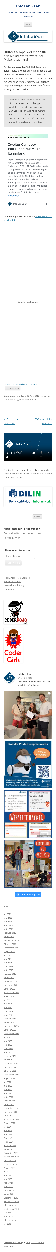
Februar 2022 (10, 1100)
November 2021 (11, 1112)
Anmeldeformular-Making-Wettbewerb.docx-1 (22, 384)
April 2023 (8, 1048)
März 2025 (8, 970)
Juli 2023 (7, 1037)
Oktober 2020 (10, 1160)
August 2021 (9, 1123)
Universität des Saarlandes (27, 473)
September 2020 (11, 1164)
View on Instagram (30, 894)
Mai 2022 (8, 1089)
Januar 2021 (9, 1149)
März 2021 (8, 1141)
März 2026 (8, 929)
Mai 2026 (8, 921)
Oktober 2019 (10, 1205)
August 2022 (9, 1078)
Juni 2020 (8, 1175)
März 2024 (8, 1014)
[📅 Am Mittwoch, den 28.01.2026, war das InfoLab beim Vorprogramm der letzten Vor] (28, 864)
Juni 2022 (8, 1085)
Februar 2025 (10, 973)
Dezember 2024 (11, 981)
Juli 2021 (7, 1126)
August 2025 (9, 951)
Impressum (9, 589)
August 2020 (9, 1167)
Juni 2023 (8, 1041)
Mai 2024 (8, 1007)
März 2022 (8, 1097)
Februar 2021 (10, 1145)
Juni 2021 (8, 1130)
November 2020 (11, 1156)
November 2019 (11, 1201)
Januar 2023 (9, 1059)
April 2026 (8, 925)
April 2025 (8, 966)
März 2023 (8, 1052)
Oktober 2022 (10, 1070)
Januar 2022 (9, 1104)
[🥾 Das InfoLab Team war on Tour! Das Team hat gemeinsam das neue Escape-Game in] (28, 715)
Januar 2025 (9, 977)
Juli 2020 (7, 1171)
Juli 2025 (7, 955)
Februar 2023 (10, 1056)
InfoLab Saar (28, 6)
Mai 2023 (8, 1044)
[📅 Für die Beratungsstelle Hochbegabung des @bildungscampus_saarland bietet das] (28, 814)
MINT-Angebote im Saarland (17, 577)
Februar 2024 (10, 1018)
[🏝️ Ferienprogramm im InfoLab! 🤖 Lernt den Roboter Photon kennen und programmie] (28, 764)
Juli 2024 (7, 1000)
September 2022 (11, 1074)
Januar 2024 (9, 1022)
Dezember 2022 (11, 1063)
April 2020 (8, 1182)
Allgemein (19, 399)
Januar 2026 (9, 936)
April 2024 (8, 1011)
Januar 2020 (9, 1194)
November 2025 (11, 940)
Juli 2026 (7, 914)
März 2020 (8, 1186)
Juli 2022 (7, 1082)
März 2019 (8, 1216)
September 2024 (11, 992)
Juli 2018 (7, 1223)
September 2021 (11, 1119)
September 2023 (11, 1033)
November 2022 (11, 1067)
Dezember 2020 (11, 1153)
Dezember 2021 (11, 1108)
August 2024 (9, 996)
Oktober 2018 (10, 1220)
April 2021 (8, 1138)
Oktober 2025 (10, 944)
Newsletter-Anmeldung (18, 550)
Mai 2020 (8, 1179)
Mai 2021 (8, 1134)
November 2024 (11, 985)
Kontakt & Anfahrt (12, 581)
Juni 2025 (8, 959)
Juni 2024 (8, 1003)
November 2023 (11, 1026)
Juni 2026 (8, 917)
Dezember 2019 (11, 1197)
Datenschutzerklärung (14, 585)
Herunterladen (13, 388)
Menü (28, 24)
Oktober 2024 (10, 988)
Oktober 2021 (10, 1115)
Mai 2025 (8, 962)
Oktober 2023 (10, 1029)
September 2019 (11, 1209)
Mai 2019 (8, 1212)
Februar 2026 (10, 932)
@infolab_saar (25, 677)
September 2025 (11, 947)
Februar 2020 (10, 1190)
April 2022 (8, 1093)
